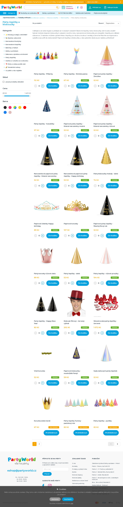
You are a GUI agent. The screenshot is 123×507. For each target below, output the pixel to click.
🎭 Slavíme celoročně (13, 38)
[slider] (3, 96)
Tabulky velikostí (24, 17)
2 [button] (39, 444)
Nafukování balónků (83, 13)
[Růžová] (10, 107)
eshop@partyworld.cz (21, 470)
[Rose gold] (10, 112)
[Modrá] (5, 112)
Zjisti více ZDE (92, 2)
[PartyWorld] (12, 7)
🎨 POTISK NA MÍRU (65, 13)
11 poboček (69, 8)
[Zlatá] (19, 107)
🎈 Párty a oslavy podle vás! (16, 64)
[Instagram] (81, 7)
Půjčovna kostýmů (100, 13)
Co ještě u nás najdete (14, 70)
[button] (95, 7)
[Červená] (24, 107)
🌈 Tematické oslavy (13, 67)
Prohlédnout (51, 433)
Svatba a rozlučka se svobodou (17, 61)
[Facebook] (78, 7)
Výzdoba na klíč (9, 17)
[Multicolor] (15, 107)
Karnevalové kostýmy (13, 41)
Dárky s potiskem (48, 13)
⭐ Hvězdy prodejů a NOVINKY (16, 35)
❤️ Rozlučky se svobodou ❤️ (29, 13)
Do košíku (52, 86)
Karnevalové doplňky (13, 44)
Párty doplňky (11, 57)
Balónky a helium (12, 48)
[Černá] (5, 107)
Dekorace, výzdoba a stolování (17, 54)
